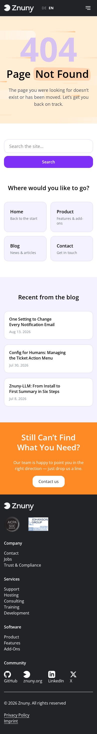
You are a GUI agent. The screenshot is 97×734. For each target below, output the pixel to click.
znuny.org (32, 681)
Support (11, 589)
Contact (11, 553)
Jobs (8, 559)
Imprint (11, 721)
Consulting (14, 601)
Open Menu (88, 8)
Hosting (11, 595)
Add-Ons (12, 649)
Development (16, 613)
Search (48, 162)
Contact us (49, 481)
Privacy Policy (16, 715)
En (51, 7)
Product (11, 637)
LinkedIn (56, 681)
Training (11, 607)
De (44, 7)
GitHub (10, 681)
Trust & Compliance (22, 565)
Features (12, 643)
